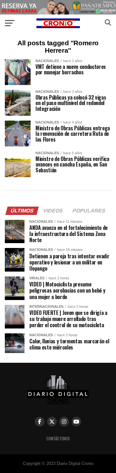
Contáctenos (58, 438)
